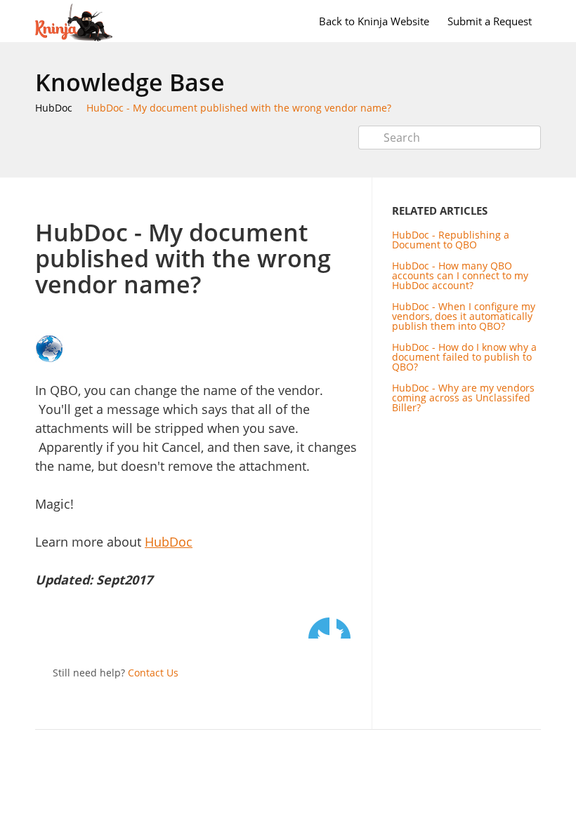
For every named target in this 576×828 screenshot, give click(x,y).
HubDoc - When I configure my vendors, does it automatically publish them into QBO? (463, 316)
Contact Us (153, 672)
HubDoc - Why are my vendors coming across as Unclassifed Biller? (463, 397)
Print (310, 198)
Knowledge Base (130, 82)
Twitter (318, 628)
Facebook (347, 628)
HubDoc (53, 107)
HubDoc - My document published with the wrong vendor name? (238, 107)
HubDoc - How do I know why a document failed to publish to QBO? (464, 356)
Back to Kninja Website (374, 21)
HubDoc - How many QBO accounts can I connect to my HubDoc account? (460, 275)
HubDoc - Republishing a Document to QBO (450, 239)
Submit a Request (489, 21)
